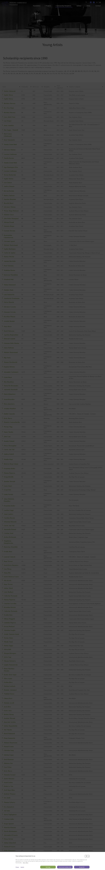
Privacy (17, 867)
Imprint (22, 867)
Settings (48, 867)
